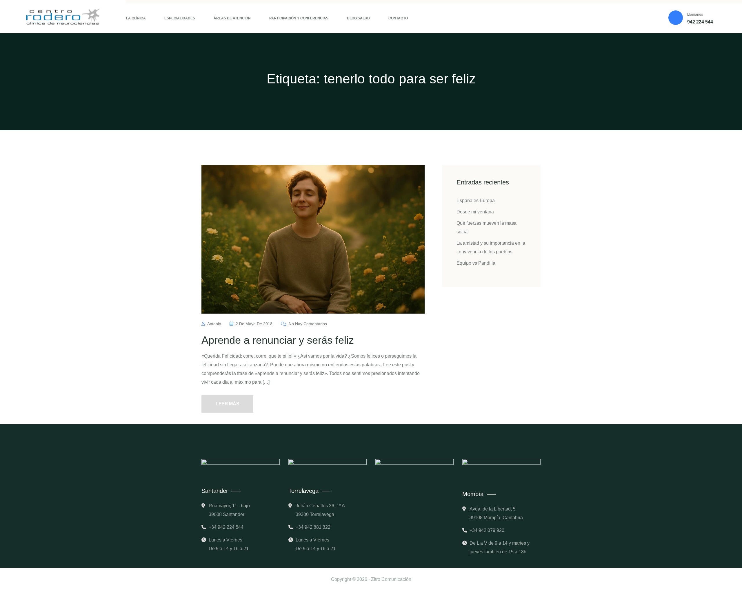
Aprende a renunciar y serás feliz (277, 340)
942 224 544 (700, 21)
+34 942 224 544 (226, 527)
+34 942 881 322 (313, 527)
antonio (214, 323)
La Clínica (136, 18)
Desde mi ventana (475, 211)
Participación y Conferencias (298, 18)
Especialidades (179, 18)
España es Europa (476, 200)
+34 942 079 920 (487, 530)
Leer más (227, 403)
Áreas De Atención (232, 18)
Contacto (398, 18)
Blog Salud (358, 18)
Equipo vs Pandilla (476, 263)
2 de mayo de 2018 (254, 323)
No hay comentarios (307, 323)
